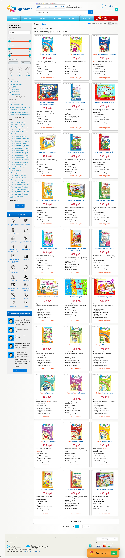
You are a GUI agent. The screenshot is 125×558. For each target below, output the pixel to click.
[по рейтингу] (109, 23)
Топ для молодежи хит (18, 175)
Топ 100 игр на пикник (18, 164)
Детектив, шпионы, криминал (20, 107)
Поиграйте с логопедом (104, 248)
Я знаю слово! (47, 345)
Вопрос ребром (47, 489)
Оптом (72, 18)
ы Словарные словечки (104, 54)
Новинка (19, 75)
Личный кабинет (111, 6)
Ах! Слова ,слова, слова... (76, 102)
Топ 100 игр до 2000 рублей (20, 153)
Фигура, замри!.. (76, 297)
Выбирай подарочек (105, 489)
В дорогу (13, 86)
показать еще (76, 521)
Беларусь (56, 3)
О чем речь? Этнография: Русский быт (76, 249)
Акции (42, 18)
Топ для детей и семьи (18, 173)
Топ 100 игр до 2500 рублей (20, 155)
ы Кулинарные (76, 54)
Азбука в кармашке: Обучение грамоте (47, 103)
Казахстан (48, 3)
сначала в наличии (96, 23)
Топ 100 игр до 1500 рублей (20, 150)
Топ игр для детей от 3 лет (20, 182)
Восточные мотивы (16, 104)
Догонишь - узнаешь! (47, 152)
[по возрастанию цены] (112, 23)
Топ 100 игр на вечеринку (19, 162)
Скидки (27, 75)
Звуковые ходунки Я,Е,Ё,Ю (104, 152)
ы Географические (47, 54)
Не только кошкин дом (105, 200)
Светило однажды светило (47, 297)
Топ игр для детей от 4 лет (20, 185)
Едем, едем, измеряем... (76, 152)
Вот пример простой (76, 489)
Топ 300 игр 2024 (16, 170)
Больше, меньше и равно (105, 102)
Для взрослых (15, 94)
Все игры (27, 18)
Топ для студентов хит (18, 177)
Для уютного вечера (18, 124)
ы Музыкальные (104, 345)
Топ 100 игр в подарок (18, 134)
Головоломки (14, 89)
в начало (66, 526)
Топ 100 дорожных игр (18, 129)
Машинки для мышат (76, 200)
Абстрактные (14, 81)
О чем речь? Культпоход (47, 248)
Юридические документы (31, 551)
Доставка (68, 538)
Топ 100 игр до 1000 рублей (20, 148)
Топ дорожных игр (17, 180)
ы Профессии (47, 393)
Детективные (14, 91)
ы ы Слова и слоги (76, 394)
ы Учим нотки (104, 441)
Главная (13, 18)
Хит (11, 75)
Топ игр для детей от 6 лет (20, 189)
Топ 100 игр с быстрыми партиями (17, 167)
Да (113, 553)
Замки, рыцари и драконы (19, 112)
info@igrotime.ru (16, 548)
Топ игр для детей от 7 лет (20, 192)
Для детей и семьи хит (18, 122)
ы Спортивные (47, 441)
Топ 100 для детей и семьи (20, 127)
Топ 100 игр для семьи (18, 143)
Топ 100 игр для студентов (20, 146)
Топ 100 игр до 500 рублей (20, 160)
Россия (40, 3)
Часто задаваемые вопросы (84, 538)
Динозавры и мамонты (18, 109)
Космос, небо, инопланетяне (20, 114)
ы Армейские (76, 345)
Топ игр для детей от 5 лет (20, 187)
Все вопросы (20, 371)
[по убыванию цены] (116, 23)
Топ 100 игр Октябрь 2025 (19, 132)
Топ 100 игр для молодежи (20, 141)
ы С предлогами (104, 393)
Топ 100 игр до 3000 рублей (20, 157)
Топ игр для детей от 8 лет (20, 194)
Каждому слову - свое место (47, 200)
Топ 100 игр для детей (18, 136)
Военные (13, 102)
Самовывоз (57, 18)
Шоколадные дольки (104, 297)
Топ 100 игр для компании (20, 139)
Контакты (86, 18)
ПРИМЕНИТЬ (20, 206)
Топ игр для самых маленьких (15, 197)
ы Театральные (76, 441)
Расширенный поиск (82, 15)
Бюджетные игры (16, 84)
